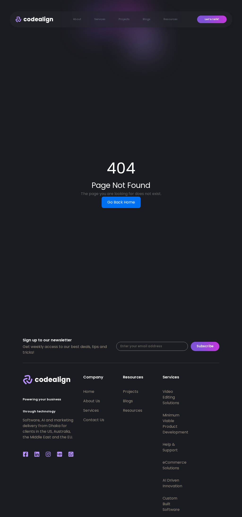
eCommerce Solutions (166, 465)
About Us (91, 401)
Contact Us (93, 420)
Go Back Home (121, 202)
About (77, 19)
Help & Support (166, 447)
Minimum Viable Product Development (166, 423)
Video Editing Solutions (166, 397)
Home (88, 391)
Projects (124, 19)
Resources (170, 19)
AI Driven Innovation (166, 483)
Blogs (146, 19)
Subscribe (205, 346)
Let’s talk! (212, 19)
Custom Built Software (166, 504)
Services (99, 19)
